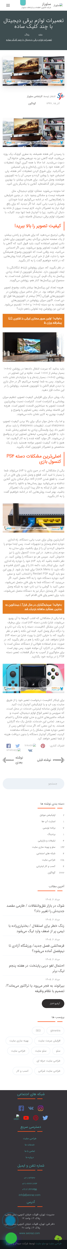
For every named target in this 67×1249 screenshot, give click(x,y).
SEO (38, 1031)
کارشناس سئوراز (35, 96)
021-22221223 (29, 1184)
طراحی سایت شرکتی (49, 1071)
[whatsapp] (11, 1238)
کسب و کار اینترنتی (45, 866)
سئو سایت (40, 1051)
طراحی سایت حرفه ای (48, 1061)
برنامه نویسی (48, 828)
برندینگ (51, 834)
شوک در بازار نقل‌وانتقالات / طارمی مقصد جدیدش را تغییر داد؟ (35, 908)
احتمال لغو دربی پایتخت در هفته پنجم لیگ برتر (36, 968)
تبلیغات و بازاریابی (46, 841)
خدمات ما (30, 1145)
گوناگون (32, 103)
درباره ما (30, 1157)
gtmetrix (55, 1031)
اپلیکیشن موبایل (47, 815)
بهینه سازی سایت (19, 1041)
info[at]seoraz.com (29, 1195)
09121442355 (29, 1189)
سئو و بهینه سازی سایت (43, 847)
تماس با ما (30, 1151)
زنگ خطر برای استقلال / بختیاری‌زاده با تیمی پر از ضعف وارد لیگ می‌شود (36, 928)
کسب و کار (22, 1071)
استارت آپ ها (48, 821)
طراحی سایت (48, 860)
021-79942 (29, 1178)
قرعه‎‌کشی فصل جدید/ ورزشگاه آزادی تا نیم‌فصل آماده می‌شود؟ (36, 948)
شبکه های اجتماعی (45, 853)
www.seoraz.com (29, 1233)
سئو (58, 1051)
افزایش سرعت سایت (49, 1041)
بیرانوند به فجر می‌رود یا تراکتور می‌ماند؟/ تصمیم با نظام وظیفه (35, 988)
